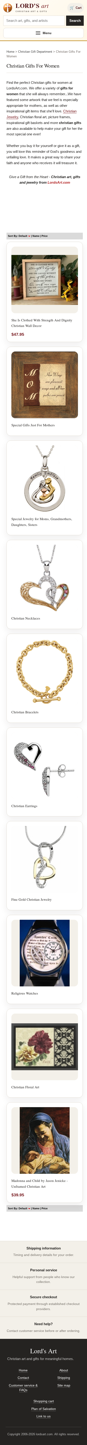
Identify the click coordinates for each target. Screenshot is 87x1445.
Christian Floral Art (25, 1087)
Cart (75, 8)
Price (45, 236)
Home (10, 51)
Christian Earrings (24, 805)
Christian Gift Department (35, 51)
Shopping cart (43, 1401)
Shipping (63, 1378)
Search (75, 21)
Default (23, 236)
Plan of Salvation (43, 1409)
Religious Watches (24, 993)
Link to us (43, 1416)
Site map (63, 1385)
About (63, 1370)
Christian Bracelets (25, 712)
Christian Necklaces (25, 618)
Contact (23, 1378)
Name (35, 236)
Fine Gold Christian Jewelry (31, 899)
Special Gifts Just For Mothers (33, 425)
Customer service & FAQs (23, 1387)
